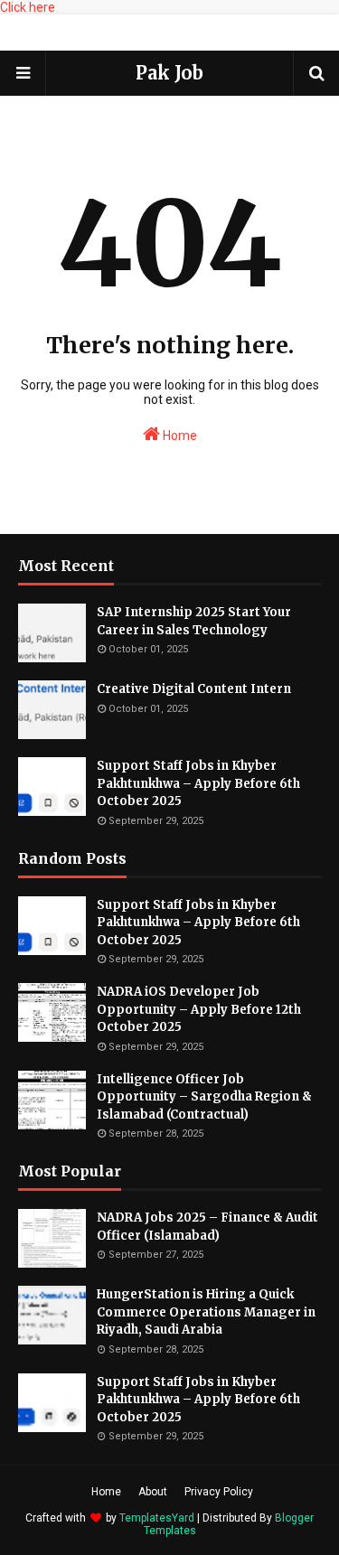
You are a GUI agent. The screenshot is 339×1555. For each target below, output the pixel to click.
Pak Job (169, 72)
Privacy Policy (218, 1491)
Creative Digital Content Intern (194, 689)
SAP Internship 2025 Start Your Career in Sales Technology (194, 621)
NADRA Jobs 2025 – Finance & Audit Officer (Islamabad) (207, 1226)
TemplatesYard (156, 1518)
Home (178, 435)
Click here (27, 7)
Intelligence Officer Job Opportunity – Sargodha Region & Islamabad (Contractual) (204, 1097)
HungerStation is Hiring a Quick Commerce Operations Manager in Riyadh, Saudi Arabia (206, 1312)
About (152, 1491)
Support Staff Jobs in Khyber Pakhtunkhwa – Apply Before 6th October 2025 (198, 783)
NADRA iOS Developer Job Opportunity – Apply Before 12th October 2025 (199, 1009)
